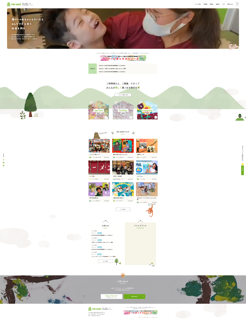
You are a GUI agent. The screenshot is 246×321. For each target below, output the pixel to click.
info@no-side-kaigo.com (95, 315)
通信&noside (230, 4)
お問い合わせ (134, 296)
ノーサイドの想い (197, 4)
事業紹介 (211, 4)
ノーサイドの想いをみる (123, 94)
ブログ (223, 4)
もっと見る (123, 209)
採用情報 (205, 4)
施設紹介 (218, 4)
